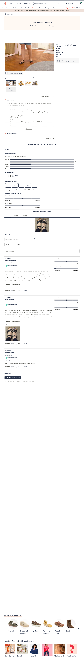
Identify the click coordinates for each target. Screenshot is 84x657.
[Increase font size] (51, 96)
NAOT (57, 56)
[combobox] (44, 3)
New (10, 8)
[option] (42, 11)
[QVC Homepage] (5, 14)
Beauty (47, 8)
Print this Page (50, 138)
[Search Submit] (57, 3)
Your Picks (4, 8)
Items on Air (27, 3)
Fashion (41, 8)
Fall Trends (16, 8)
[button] (66, 3)
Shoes (58, 8)
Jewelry (53, 8)
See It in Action (11, 89)
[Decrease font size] (53, 96)
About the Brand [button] (12, 133)
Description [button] (10, 100)
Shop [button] (11, 3)
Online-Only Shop (25, 8)
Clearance (34, 8)
